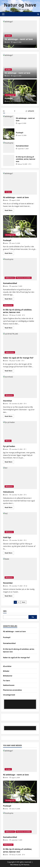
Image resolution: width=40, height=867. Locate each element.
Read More (9, 210)
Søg (5, 611)
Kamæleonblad (8, 147)
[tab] (8, 111)
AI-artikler (7, 666)
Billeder (8, 441)
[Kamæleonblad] (20, 823)
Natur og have (20, 5)
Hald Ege (20, 523)
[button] (3, 14)
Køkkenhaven (10, 278)
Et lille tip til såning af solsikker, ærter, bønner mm (8, 160)
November (20, 569)
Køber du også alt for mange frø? (20, 344)
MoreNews (14, 865)
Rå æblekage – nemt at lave (19, 39)
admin (8, 42)
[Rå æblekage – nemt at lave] (20, 66)
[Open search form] (38, 14)
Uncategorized (10, 95)
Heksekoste (20, 478)
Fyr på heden (20, 432)
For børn (8, 35)
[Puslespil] (20, 91)
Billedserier (9, 395)
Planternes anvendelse (24, 278)
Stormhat (20, 387)
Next (23, 602)
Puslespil (9, 98)
